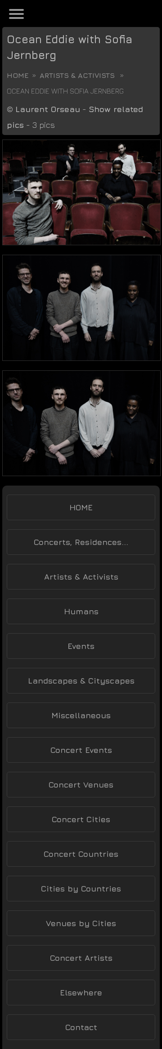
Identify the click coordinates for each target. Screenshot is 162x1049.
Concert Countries (81, 854)
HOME (81, 507)
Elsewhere (81, 992)
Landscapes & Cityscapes (81, 680)
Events (81, 646)
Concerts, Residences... (81, 542)
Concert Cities (81, 819)
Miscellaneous (81, 715)
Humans (81, 611)
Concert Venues (81, 784)
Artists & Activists (77, 75)
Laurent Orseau (47, 109)
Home (18, 75)
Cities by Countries (81, 888)
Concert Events (81, 750)
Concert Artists (81, 958)
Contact (81, 1027)
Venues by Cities (81, 923)
